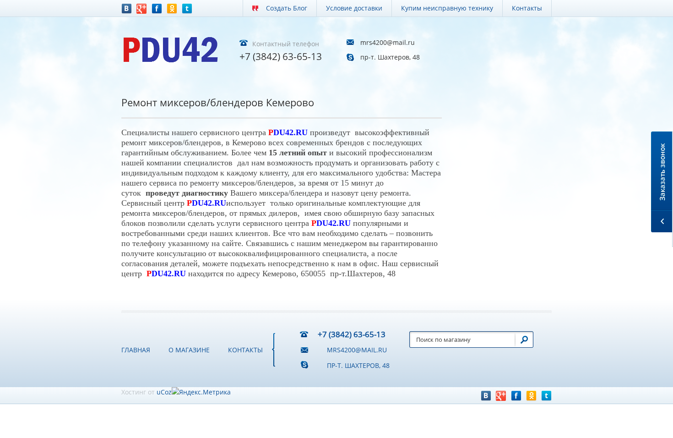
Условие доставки (354, 8)
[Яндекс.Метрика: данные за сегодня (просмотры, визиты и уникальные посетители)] (201, 392)
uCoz (164, 392)
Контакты (527, 8)
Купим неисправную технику (447, 8)
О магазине (189, 349)
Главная (135, 349)
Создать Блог (286, 8)
